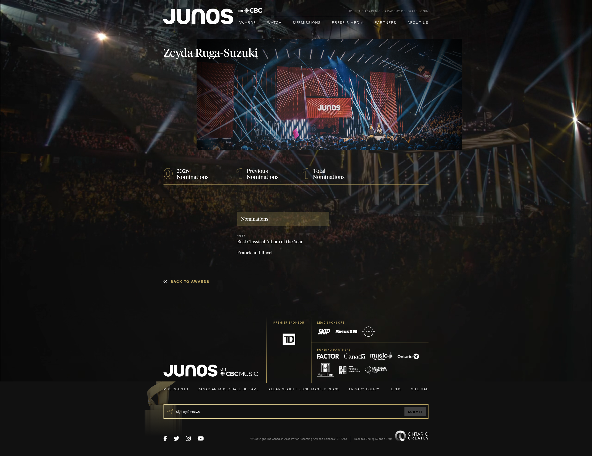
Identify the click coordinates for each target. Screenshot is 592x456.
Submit (415, 411)
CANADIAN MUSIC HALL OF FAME (228, 389)
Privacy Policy (364, 389)
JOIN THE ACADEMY (364, 11)
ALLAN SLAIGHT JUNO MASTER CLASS (303, 389)
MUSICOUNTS (175, 389)
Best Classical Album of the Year (270, 242)
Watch (274, 22)
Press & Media (348, 22)
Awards (247, 22)
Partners (385, 22)
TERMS (395, 389)
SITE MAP (420, 389)
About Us (418, 22)
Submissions (307, 22)
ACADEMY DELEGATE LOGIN (407, 11)
